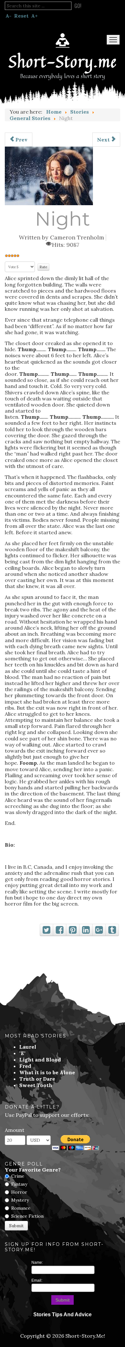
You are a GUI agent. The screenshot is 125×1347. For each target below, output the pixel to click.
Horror (19, 1192)
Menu (113, 39)
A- (8, 15)
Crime (17, 1176)
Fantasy (19, 1184)
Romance (20, 1208)
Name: (37, 1262)
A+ (34, 15)
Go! (77, 6)
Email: (36, 1280)
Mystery (20, 1200)
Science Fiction (27, 1216)
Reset (21, 15)
